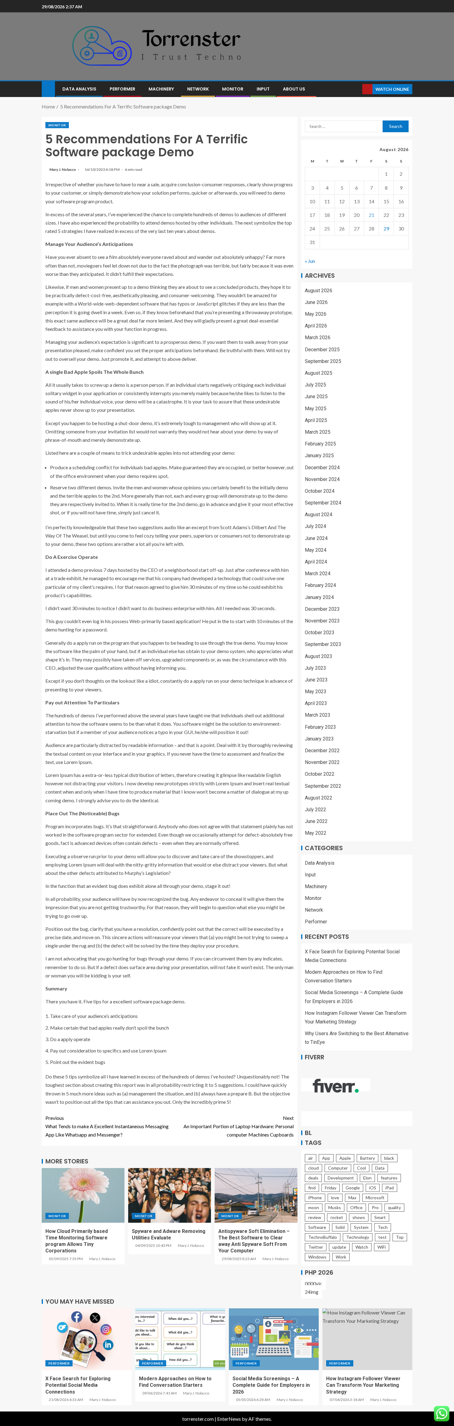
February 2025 (320, 444)
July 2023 (315, 668)
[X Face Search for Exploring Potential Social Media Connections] (87, 1339)
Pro (375, 1207)
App (326, 1158)
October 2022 (319, 774)
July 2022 (315, 809)
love (335, 1197)
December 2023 (322, 609)
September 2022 (323, 786)
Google (353, 1187)
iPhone (315, 1197)
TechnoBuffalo (322, 1237)
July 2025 (315, 385)
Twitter (315, 1247)
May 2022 (315, 833)
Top (400, 1237)
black (389, 1158)
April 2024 (316, 562)
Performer (122, 89)
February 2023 (320, 727)
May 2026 (315, 314)
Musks (334, 1207)
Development (341, 1177)
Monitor (232, 89)
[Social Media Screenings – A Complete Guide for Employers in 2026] (274, 1339)
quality (394, 1207)
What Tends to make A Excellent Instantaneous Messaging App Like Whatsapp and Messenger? (107, 1126)
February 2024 (320, 585)
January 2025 (319, 455)
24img (311, 1292)
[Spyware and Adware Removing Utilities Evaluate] (169, 1195)
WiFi (381, 1247)
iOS (372, 1187)
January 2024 (319, 597)
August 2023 (318, 656)
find (312, 1187)
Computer (338, 1168)
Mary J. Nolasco (63, 169)
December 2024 (322, 467)
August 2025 (318, 373)
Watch (361, 1247)
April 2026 (316, 326)
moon (313, 1207)
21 (371, 215)
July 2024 (315, 526)
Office (356, 1207)
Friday (330, 1187)
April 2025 (316, 420)
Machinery (161, 89)
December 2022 (322, 750)
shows (358, 1217)
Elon (367, 1177)
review (314, 1217)
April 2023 (316, 703)
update (339, 1247)
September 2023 (323, 644)
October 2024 (319, 491)
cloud (313, 1168)
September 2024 (323, 503)
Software (317, 1227)
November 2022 (322, 762)
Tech (383, 1227)
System (361, 1227)
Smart (380, 1217)
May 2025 (315, 408)
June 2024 (316, 538)
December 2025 (322, 349)
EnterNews (229, 1419)
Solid (340, 1227)
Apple (345, 1158)
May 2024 (315, 550)
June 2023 (316, 680)
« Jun (310, 261)
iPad (389, 1187)
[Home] (48, 88)
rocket (336, 1217)
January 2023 (319, 739)
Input (263, 89)
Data (380, 1168)
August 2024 (318, 514)
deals (313, 1177)
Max (352, 1197)
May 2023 (315, 691)
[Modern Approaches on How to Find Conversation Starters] (180, 1339)
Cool (361, 1168)
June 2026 (316, 302)
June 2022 (316, 821)
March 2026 (317, 337)
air (310, 1158)
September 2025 (323, 361)
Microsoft (375, 1197)
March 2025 (317, 432)
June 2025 (316, 396)
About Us (294, 89)
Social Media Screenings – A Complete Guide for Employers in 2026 (271, 1385)
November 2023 (322, 621)
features (389, 1177)
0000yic (313, 1283)
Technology (357, 1237)
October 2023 (319, 632)
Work (341, 1256)
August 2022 (318, 798)
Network (198, 89)
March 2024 (317, 573)
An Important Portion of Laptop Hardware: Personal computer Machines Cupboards (238, 1126)
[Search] (357, 89)
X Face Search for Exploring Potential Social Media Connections (78, 1385)
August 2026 (318, 290)
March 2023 (317, 715)
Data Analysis (79, 89)
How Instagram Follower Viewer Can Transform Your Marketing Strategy (363, 1385)
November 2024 (322, 479)
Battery (367, 1158)
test (382, 1237)
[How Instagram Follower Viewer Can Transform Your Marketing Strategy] (367, 1339)
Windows (317, 1256)
